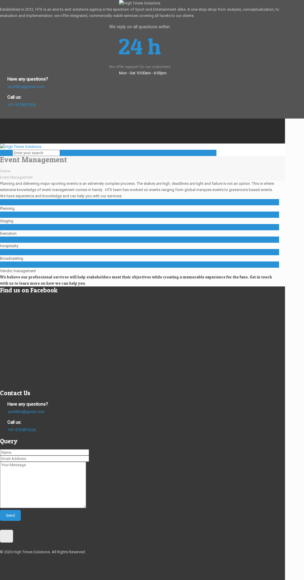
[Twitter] (2, 128)
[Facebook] (2, 121)
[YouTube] (2, 134)
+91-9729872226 (22, 105)
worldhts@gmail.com (26, 86)
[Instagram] (2, 140)
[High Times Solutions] (20, 146)
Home (5, 171)
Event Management (16, 177)
